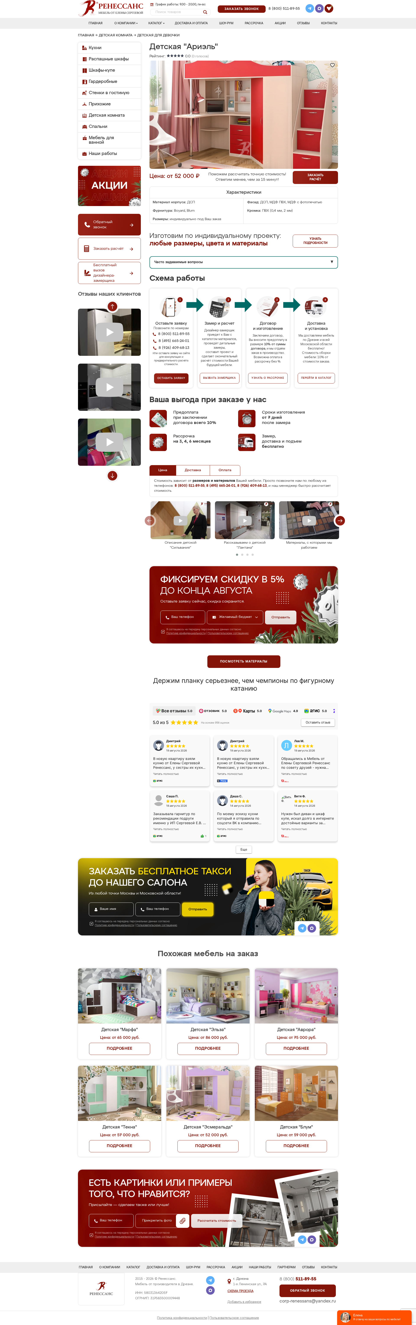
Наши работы (103, 154)
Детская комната (116, 35)
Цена (162, 470)
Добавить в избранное (244, 1302)
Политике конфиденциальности (186, 633)
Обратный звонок (307, 1290)
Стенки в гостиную (109, 93)
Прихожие (100, 104)
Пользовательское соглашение (234, 1318)
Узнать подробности (315, 241)
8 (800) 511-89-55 (284, 9)
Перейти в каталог (316, 378)
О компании (124, 23)
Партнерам (287, 1267)
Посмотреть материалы (244, 661)
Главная (95, 23)
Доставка (193, 470)
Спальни (98, 126)
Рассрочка (254, 23)
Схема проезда (241, 1291)
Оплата (225, 470)
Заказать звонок (241, 9)
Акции (280, 23)
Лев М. (299, 741)
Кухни (95, 48)
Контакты (329, 23)
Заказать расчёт (315, 177)
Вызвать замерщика (219, 378)
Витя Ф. (300, 796)
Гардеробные (103, 81)
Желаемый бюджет (236, 617)
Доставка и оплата (191, 23)
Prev (112, 306)
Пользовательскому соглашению (228, 633)
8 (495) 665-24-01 (283, 3)
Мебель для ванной (101, 140)
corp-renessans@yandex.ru (308, 1301)
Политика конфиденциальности (182, 1318)
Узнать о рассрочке (268, 378)
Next (112, 475)
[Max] (319, 9)
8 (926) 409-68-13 (283, 14)
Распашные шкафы (109, 59)
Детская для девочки (158, 35)
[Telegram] (310, 9)
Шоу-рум (226, 23)
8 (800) (298, 1279)
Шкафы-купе (102, 70)
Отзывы (303, 23)
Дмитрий (237, 741)
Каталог (155, 23)
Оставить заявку (171, 378)
